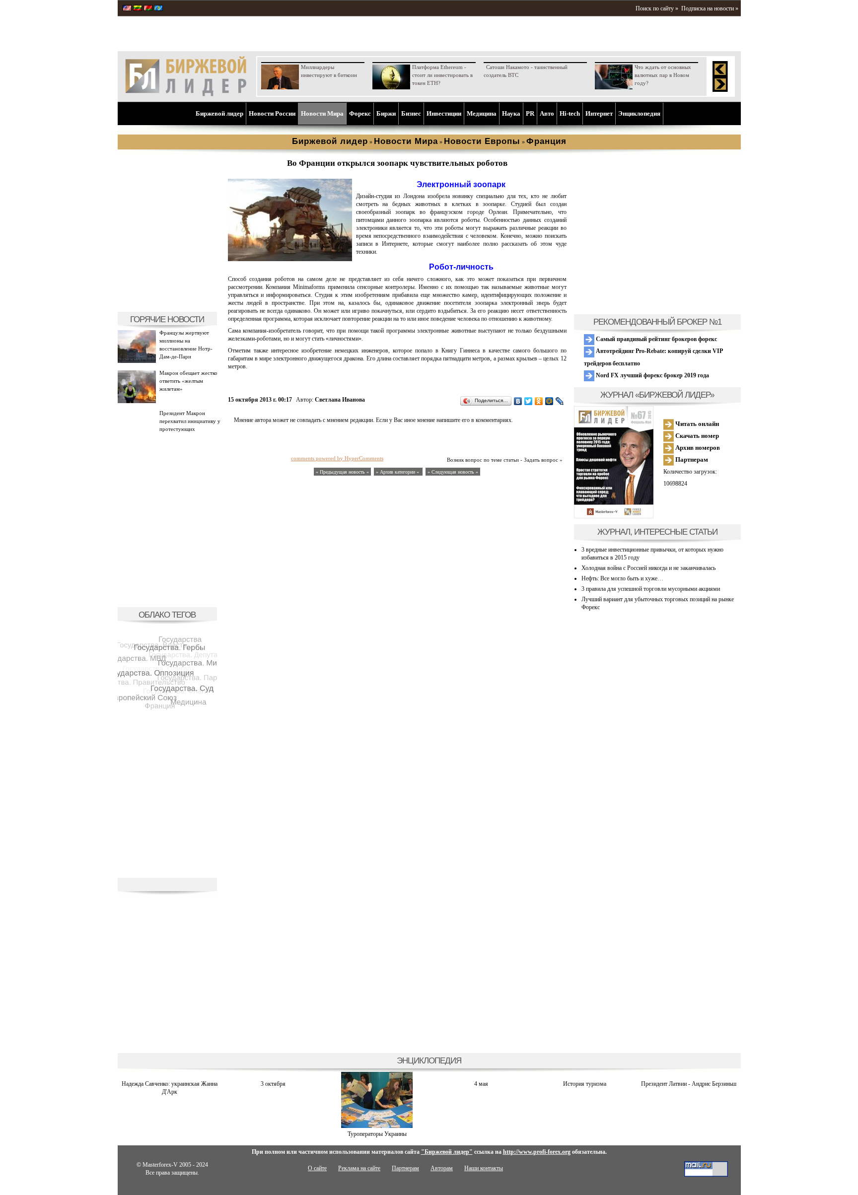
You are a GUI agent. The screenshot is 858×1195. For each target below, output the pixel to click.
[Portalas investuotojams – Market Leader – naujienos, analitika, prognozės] (137, 8)
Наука (511, 113)
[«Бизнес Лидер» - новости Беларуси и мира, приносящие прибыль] (147, 8)
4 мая (481, 1083)
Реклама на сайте (359, 1168)
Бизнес (411, 113)
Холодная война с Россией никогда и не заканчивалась (648, 567)
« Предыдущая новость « (342, 472)
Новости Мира (322, 113)
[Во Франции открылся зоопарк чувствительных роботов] (290, 259)
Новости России (272, 113)
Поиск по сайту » (657, 8)
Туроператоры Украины (377, 1133)
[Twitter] (528, 401)
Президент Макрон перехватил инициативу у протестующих (189, 421)
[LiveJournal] (560, 401)
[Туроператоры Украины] (377, 1126)
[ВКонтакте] (518, 401)
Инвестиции (444, 113)
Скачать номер (696, 435)
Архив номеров (697, 447)
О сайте (317, 1168)
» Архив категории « (398, 472)
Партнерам (691, 459)
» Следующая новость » (453, 472)
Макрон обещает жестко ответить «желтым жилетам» (188, 381)
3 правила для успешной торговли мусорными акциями (650, 588)
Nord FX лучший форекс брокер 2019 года (651, 375)
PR (530, 113)
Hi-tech (570, 113)
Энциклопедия (639, 113)
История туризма (584, 1083)
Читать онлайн (696, 423)
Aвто (547, 113)
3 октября (273, 1083)
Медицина (482, 113)
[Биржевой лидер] (185, 94)
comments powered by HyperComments (337, 458)
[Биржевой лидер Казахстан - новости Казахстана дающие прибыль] (158, 8)
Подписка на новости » (709, 8)
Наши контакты (483, 1168)
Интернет (599, 113)
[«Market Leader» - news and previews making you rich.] (127, 8)
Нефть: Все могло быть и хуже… (622, 578)
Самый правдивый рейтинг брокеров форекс (655, 339)
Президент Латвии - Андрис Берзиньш (688, 1083)
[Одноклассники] (539, 401)
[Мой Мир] (549, 401)
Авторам (441, 1168)
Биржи (386, 113)
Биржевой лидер (219, 113)
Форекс (360, 113)
